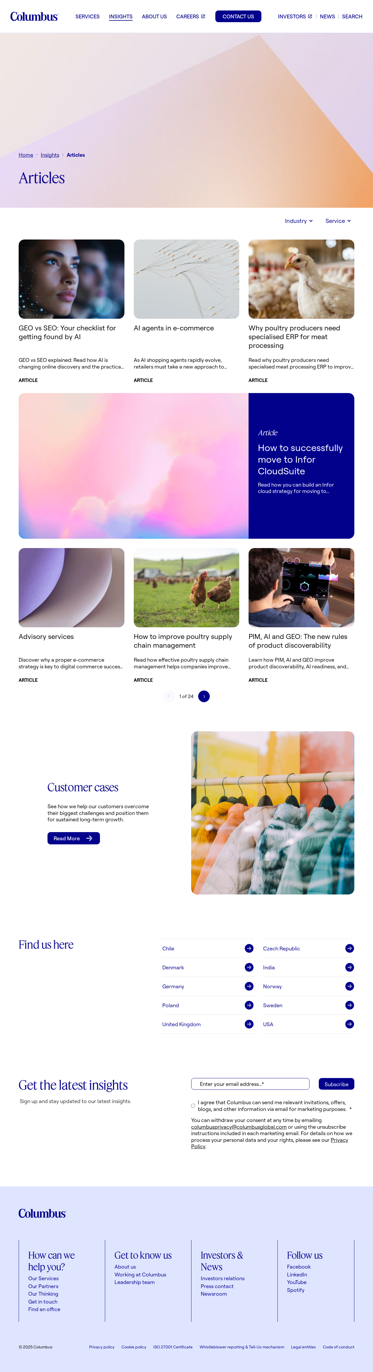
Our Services (43, 1278)
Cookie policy (134, 1346)
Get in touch (42, 1301)
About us (125, 1266)
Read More (67, 838)
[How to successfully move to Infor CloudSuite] (134, 466)
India (269, 967)
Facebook (299, 1266)
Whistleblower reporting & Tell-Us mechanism (242, 1346)
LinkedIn (297, 1274)
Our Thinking (43, 1293)
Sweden (272, 1005)
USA (268, 1024)
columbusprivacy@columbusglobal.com (239, 1126)
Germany (173, 986)
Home (26, 155)
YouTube (297, 1282)
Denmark (173, 967)
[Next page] (204, 696)
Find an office (44, 1309)
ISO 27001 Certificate (173, 1346)
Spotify (296, 1290)
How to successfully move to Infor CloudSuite (300, 459)
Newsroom (214, 1293)
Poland (170, 1005)
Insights (50, 155)
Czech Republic (281, 948)
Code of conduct (338, 1346)
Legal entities (303, 1346)
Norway (272, 986)
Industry (296, 220)
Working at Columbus (140, 1274)
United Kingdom (181, 1024)
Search (352, 16)
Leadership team (135, 1282)
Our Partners (43, 1286)
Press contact (217, 1286)
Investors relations (222, 1278)
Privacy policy (102, 1346)
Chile (168, 948)
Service (335, 220)
